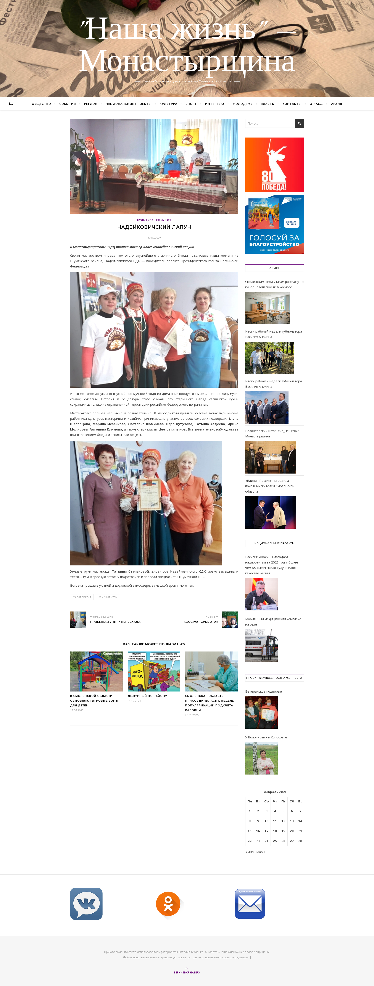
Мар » (260, 852)
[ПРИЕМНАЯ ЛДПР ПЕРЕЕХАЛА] (78, 619)
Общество (41, 104)
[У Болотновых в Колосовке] (261, 759)
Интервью (214, 104)
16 (258, 831)
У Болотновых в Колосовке (266, 737)
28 (300, 841)
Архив (336, 104)
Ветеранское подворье (263, 691)
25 (275, 841)
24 (266, 841)
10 (266, 821)
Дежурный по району (147, 696)
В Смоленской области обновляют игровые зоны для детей (94, 700)
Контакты (291, 104)
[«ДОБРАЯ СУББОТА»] (230, 619)
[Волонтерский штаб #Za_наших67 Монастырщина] (270, 457)
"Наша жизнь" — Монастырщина (187, 46)
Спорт (191, 104)
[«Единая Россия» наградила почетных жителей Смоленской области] (270, 512)
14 (300, 821)
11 (275, 821)
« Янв (249, 852)
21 (300, 831)
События (67, 104)
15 (249, 831)
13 (292, 821)
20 (292, 831)
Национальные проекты (129, 104)
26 (283, 841)
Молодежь (242, 104)
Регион (90, 104)
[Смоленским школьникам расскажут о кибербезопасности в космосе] (267, 308)
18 (275, 831)
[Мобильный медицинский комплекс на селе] (261, 646)
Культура (168, 104)
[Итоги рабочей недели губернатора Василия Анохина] (269, 358)
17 (266, 831)
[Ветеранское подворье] (261, 713)
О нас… (316, 104)
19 (283, 831)
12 (283, 821)
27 (292, 841)
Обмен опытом (107, 597)
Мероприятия (82, 597)
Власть (267, 104)
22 (249, 841)
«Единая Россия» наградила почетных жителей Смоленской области (269, 485)
